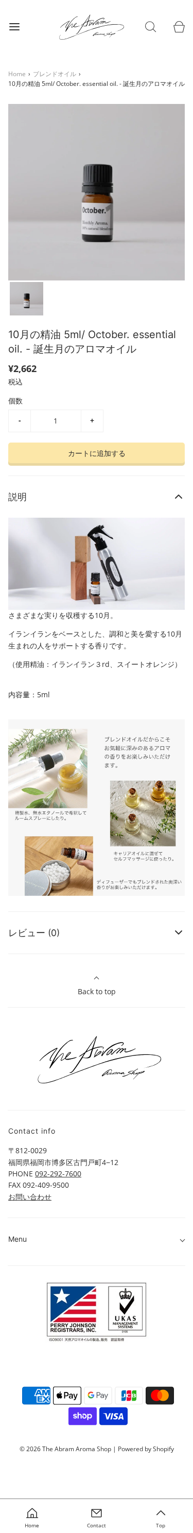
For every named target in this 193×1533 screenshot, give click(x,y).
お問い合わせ (29, 1197)
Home (17, 73)
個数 (15, 401)
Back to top (97, 991)
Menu (17, 1239)
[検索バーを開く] (150, 26)
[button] (26, 298)
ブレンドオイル (54, 73)
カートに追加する (97, 453)
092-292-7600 (58, 1173)
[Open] (14, 26)
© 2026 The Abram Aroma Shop (65, 1448)
